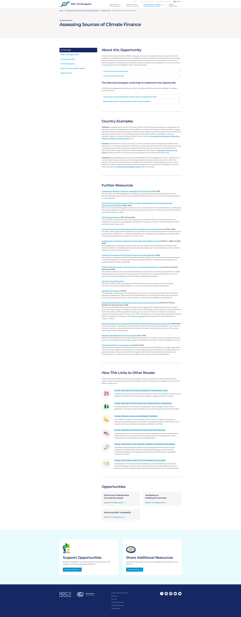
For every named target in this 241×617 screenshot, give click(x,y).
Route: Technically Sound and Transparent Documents (139, 460)
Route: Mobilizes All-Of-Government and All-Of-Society (139, 430)
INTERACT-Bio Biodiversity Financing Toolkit (119, 335)
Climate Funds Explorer (111, 217)
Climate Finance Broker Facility (128, 167)
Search (134, 1)
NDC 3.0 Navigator (81, 4)
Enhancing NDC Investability (117, 512)
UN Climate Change (162, 1)
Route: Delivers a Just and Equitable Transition (136, 416)
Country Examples (68, 59)
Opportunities (66, 73)
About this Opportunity (70, 54)
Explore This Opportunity (113, 503)
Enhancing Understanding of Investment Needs (116, 496)
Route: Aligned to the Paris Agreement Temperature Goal (140, 390)
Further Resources (68, 64)
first (133, 316)
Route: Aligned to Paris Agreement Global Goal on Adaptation (143, 403)
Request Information (72, 569)
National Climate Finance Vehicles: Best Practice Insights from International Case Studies (136, 324)
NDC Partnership (145, 1)
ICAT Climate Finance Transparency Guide (118, 345)
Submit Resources (134, 569)
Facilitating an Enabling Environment (155, 496)
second (142, 316)
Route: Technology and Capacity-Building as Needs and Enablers (144, 444)
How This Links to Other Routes (73, 68)
